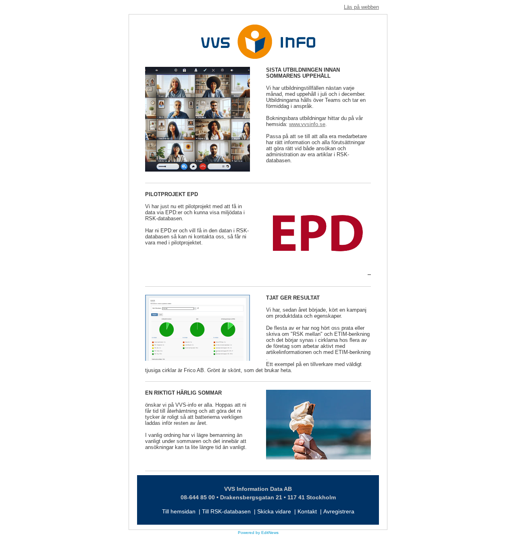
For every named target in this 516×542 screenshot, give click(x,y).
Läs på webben (361, 7)
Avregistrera (338, 511)
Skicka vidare (274, 511)
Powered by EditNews (258, 532)
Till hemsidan (179, 511)
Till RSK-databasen (226, 511)
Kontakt (307, 511)
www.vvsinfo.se (307, 124)
